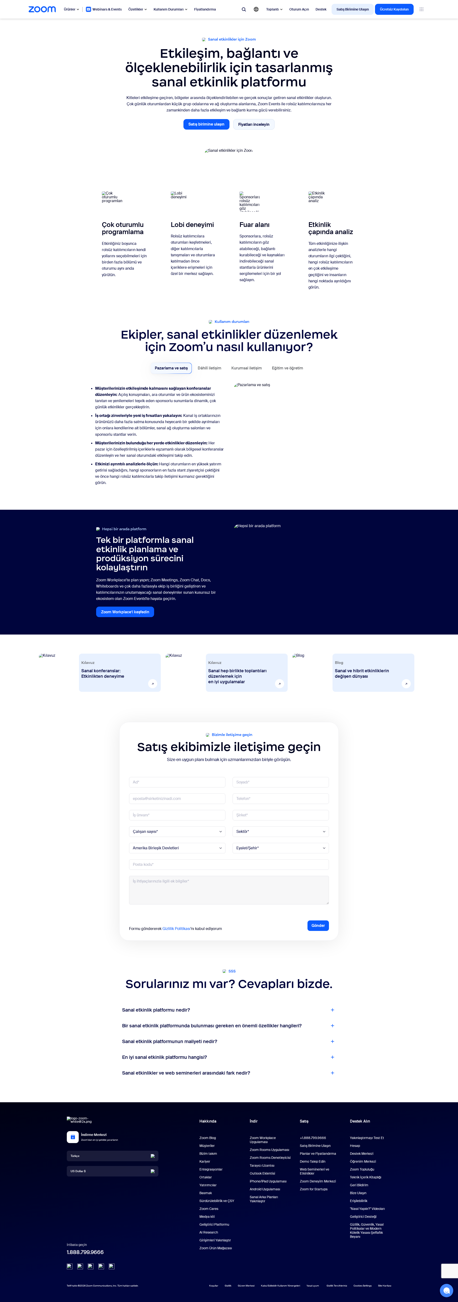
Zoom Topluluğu (362, 1169)
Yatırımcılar (208, 1185)
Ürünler (69, 9)
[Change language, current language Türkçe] (256, 9)
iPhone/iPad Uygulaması (268, 1181)
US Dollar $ (78, 1171)
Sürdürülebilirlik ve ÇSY (216, 1201)
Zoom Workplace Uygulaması (263, 1140)
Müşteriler (207, 1146)
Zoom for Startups (314, 1189)
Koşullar (213, 1285)
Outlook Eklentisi (262, 1173)
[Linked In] (70, 1266)
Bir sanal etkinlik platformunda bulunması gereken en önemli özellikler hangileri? (212, 1026)
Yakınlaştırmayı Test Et (367, 1138)
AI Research (208, 1232)
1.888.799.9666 (85, 1252)
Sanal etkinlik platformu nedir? (156, 1010)
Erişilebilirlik (358, 1201)
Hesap (355, 1146)
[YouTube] (91, 1266)
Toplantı (272, 9)
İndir (254, 1121)
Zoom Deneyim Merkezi (318, 1181)
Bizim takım (208, 1153)
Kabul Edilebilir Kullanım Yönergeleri (280, 1285)
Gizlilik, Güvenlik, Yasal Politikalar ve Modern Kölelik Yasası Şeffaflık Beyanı (367, 1230)
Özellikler (135, 9)
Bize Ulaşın (358, 1193)
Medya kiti (207, 1216)
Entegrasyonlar (211, 1169)
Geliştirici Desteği (363, 1216)
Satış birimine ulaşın (208, 126)
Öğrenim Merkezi (363, 1161)
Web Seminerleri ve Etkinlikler (314, 1171)
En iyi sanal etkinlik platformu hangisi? (164, 1057)
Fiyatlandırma (205, 9)
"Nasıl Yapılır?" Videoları (367, 1209)
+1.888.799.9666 (313, 1138)
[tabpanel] (229, 437)
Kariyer (204, 1161)
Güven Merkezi (246, 1285)
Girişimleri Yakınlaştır (215, 1240)
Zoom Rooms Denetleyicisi (270, 1157)
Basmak (205, 1193)
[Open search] (244, 9)
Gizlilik (228, 1285)
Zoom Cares (208, 1209)
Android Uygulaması (265, 1189)
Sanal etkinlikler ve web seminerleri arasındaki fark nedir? (186, 1073)
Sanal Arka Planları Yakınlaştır (264, 1199)
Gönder (318, 925)
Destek (321, 9)
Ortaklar (205, 1177)
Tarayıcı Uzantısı (262, 1165)
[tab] (171, 368)
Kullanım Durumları (169, 9)
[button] (446, 1290)
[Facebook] (101, 1266)
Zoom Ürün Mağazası (215, 1248)
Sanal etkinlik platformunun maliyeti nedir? (169, 1041)
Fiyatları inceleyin (256, 125)
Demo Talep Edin (312, 1161)
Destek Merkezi (361, 1153)
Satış (304, 1121)
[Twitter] (80, 1266)
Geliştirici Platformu (214, 1224)
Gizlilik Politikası (176, 928)
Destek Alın (360, 1122)
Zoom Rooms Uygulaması (269, 1150)
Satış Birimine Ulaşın (353, 9)
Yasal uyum (313, 1285)
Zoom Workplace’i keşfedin (127, 613)
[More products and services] (421, 9)
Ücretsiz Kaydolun (394, 9)
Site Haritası (384, 1285)
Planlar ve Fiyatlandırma (318, 1153)
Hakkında (207, 1121)
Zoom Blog (207, 1138)
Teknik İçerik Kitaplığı (365, 1177)
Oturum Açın (299, 9)
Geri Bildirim (359, 1185)
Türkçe (75, 1156)
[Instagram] (111, 1266)
